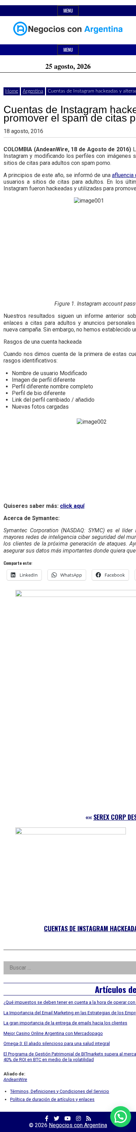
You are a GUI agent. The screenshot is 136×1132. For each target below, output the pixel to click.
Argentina (33, 91)
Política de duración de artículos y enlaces (52, 1099)
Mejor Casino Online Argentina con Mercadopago (53, 1033)
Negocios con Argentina (78, 1125)
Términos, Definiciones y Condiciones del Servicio (59, 1091)
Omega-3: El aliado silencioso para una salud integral (56, 1043)
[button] (120, 1116)
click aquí (72, 506)
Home (11, 91)
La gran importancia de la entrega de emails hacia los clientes (65, 1022)
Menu (68, 10)
